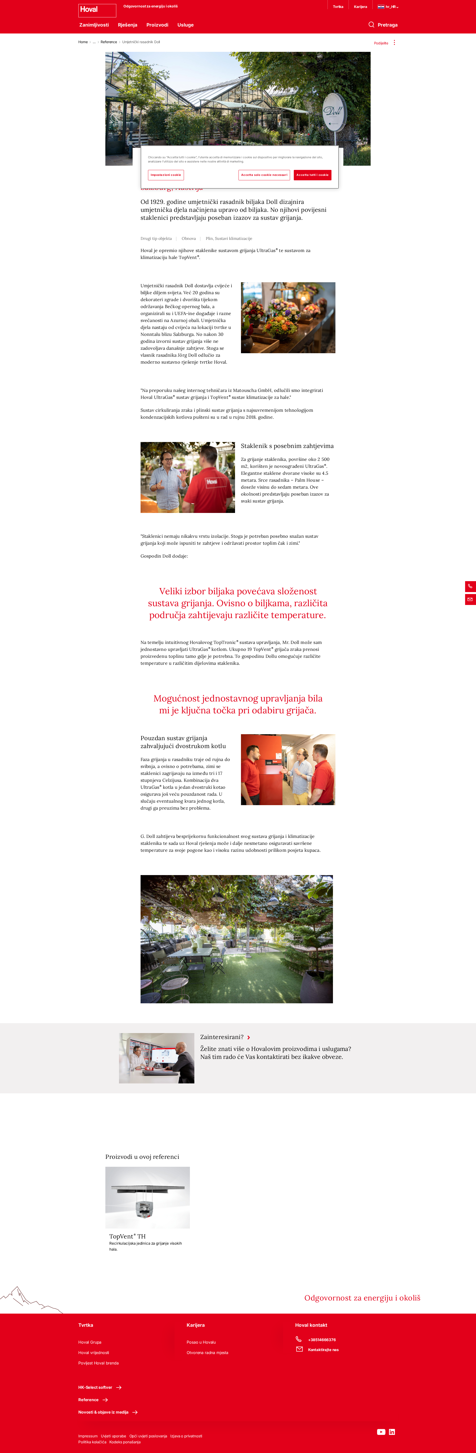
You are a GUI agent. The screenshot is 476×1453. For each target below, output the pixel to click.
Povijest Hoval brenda (98, 1362)
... (94, 42)
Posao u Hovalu (201, 1342)
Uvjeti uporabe (113, 1436)
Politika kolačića (92, 1442)
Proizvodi (157, 25)
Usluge (186, 25)
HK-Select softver (95, 1387)
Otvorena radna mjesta (207, 1352)
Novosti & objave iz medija (103, 1412)
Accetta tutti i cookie (313, 175)
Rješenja (127, 25)
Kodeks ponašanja (125, 1442)
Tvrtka (338, 6)
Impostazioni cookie (166, 175)
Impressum (88, 1436)
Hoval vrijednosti (93, 1352)
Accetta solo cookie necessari (264, 175)
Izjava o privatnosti (186, 1436)
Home (83, 42)
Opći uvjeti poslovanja (148, 1436)
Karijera (360, 6)
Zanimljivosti (94, 25)
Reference (109, 42)
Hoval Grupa (89, 1342)
